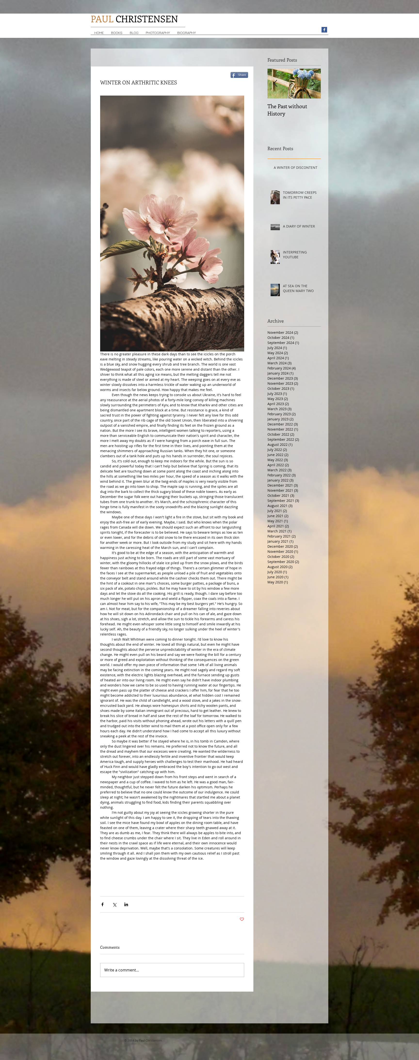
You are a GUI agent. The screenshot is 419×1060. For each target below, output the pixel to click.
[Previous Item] (275, 83)
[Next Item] (313, 83)
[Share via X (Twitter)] (114, 904)
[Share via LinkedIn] (126, 904)
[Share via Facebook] (102, 904)
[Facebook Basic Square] (324, 30)
